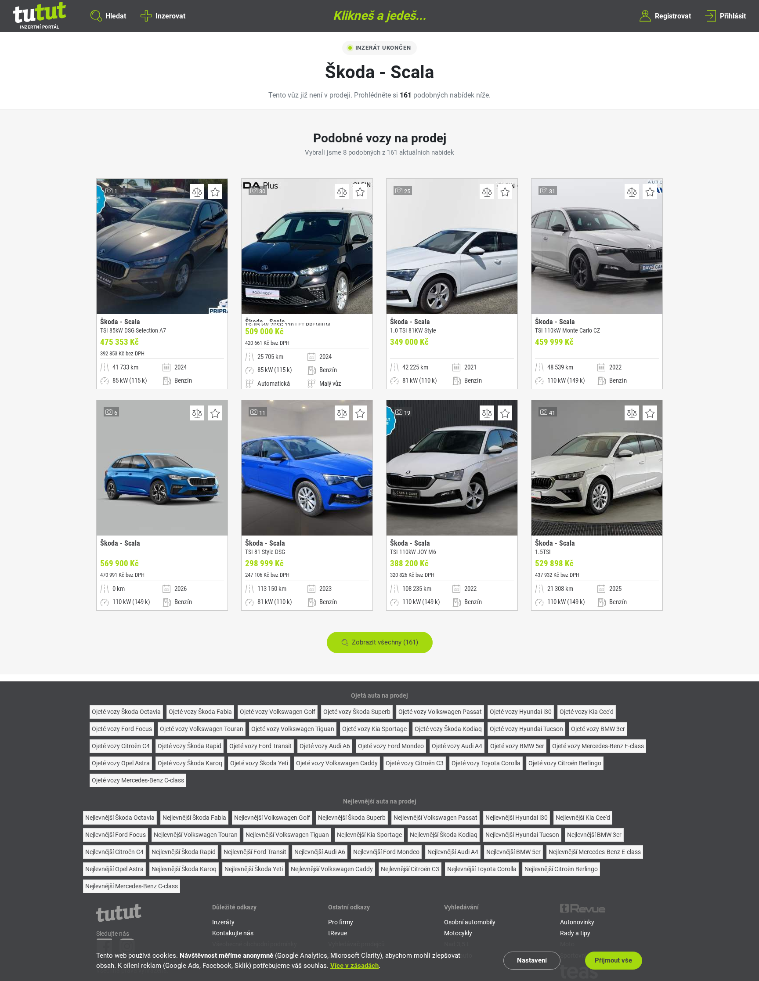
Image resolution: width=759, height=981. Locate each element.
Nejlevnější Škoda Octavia (120, 817)
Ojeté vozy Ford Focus (122, 728)
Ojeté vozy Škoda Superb (356, 711)
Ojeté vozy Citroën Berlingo (564, 763)
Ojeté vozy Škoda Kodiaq (448, 728)
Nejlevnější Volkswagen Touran (196, 834)
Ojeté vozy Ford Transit (260, 745)
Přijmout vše (613, 960)
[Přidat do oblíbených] (215, 191)
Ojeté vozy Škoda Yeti (259, 763)
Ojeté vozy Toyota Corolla (486, 763)
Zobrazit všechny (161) (385, 642)
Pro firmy (340, 922)
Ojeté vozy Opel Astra (121, 763)
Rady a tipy (575, 933)
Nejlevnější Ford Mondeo (386, 851)
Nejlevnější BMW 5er (513, 851)
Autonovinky (577, 922)
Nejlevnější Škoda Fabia (194, 817)
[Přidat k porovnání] (197, 191)
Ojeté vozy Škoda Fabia (200, 711)
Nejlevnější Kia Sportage (369, 834)
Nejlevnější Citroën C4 (114, 851)
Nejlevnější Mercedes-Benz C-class (131, 886)
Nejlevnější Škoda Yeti (253, 868)
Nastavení (532, 960)
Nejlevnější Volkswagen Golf (272, 817)
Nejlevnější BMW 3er (594, 834)
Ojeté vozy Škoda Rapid (189, 745)
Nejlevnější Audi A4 (452, 851)
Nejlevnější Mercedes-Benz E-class (595, 851)
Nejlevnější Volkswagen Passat (435, 817)
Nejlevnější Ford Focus (115, 834)
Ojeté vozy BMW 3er (598, 728)
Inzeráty (223, 922)
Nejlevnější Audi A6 (319, 851)
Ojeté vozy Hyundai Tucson (526, 728)
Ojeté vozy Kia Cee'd (587, 711)
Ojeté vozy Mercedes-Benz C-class (138, 780)
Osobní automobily (469, 922)
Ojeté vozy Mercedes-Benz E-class (598, 745)
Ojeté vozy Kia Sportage (374, 728)
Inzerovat (170, 15)
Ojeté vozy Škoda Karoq (190, 763)
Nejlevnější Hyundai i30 (516, 817)
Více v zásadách (354, 966)
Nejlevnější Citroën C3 (410, 868)
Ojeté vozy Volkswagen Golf (277, 711)
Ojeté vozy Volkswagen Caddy (337, 763)
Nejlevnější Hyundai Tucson (522, 834)
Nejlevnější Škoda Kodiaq (443, 834)
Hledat (115, 15)
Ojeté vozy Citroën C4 (121, 745)
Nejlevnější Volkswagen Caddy (332, 868)
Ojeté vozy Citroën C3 (415, 763)
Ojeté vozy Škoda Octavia (126, 711)
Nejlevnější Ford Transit (255, 851)
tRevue (337, 933)
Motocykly (458, 933)
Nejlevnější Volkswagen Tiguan (287, 834)
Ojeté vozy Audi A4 (457, 745)
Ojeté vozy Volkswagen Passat (440, 711)
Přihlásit (733, 15)
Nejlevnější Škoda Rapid (184, 851)
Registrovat (673, 15)
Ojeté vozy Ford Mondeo (391, 745)
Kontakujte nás (232, 933)
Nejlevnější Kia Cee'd (583, 817)
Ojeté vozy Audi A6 (325, 745)
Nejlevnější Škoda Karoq (184, 868)
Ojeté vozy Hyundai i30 (521, 711)
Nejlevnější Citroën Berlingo (561, 868)
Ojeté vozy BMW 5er (517, 745)
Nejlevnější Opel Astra (114, 868)
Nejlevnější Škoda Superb (352, 817)
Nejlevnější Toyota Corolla (482, 868)
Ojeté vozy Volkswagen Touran (201, 728)
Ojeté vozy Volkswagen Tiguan (292, 728)
